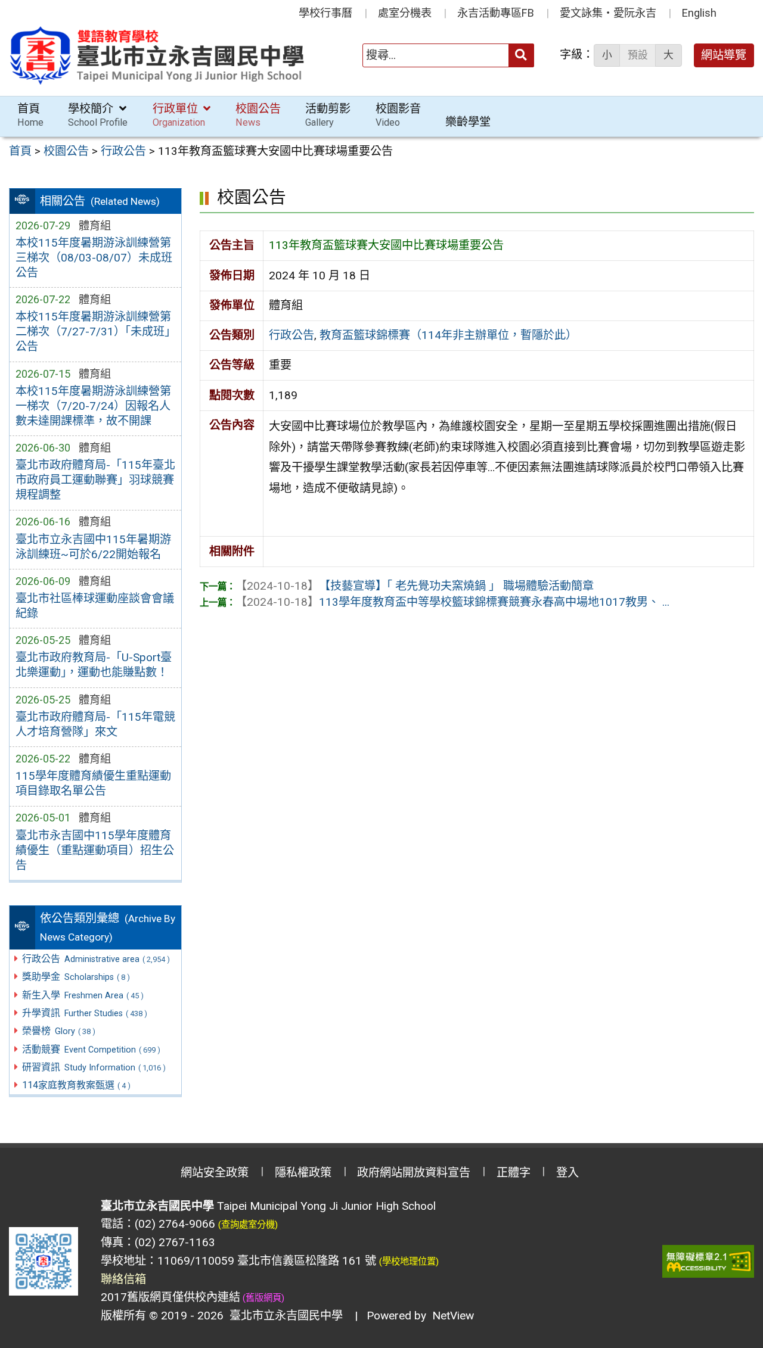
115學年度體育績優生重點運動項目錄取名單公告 (93, 783)
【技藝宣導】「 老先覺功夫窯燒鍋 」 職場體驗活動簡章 (414, 586)
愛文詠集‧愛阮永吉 (608, 13)
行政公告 (291, 335)
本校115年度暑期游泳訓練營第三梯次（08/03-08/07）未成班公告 (93, 257)
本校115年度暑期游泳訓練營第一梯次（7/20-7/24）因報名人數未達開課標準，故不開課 (93, 406)
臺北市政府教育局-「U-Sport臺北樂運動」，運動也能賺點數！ (93, 664)
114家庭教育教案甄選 (76, 1085)
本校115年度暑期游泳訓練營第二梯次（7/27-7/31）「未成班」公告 (93, 331)
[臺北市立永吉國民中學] (158, 55)
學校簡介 (98, 115)
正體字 (514, 1172)
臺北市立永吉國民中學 (283, 1315)
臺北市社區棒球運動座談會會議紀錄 (94, 605)
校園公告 (258, 115)
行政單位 (179, 115)
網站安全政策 (215, 1172)
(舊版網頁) (262, 1298)
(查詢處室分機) (248, 1224)
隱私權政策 (303, 1172)
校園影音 (398, 115)
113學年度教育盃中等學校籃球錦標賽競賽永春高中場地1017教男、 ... (452, 602)
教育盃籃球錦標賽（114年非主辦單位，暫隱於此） (448, 335)
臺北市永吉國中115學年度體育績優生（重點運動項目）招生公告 (94, 850)
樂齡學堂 (468, 122)
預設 (638, 55)
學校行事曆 (325, 13)
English (699, 13)
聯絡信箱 (123, 1279)
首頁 (30, 115)
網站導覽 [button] (723, 55)
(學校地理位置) (409, 1261)
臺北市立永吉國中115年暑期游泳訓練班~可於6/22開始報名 (93, 547)
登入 (567, 1172)
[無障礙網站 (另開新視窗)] (708, 1261)
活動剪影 (328, 115)
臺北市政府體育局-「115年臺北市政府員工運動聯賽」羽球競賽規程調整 (95, 480)
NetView (453, 1315)
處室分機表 (405, 13)
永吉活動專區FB (495, 13)
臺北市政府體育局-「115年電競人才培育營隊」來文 (95, 724)
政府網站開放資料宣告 (413, 1172)
